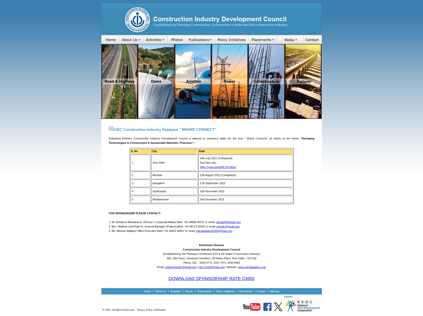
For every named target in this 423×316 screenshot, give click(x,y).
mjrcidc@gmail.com (228, 226)
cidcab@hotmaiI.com (228, 222)
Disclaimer (160, 309)
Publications (205, 291)
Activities (175, 291)
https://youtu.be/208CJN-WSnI (218, 167)
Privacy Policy (145, 309)
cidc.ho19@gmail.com (212, 267)
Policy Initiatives (225, 291)
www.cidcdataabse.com (252, 267)
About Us (160, 291)
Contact (261, 291)
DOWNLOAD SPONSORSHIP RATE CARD (212, 278)
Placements (246, 291)
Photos (189, 291)
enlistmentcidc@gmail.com (180, 267)
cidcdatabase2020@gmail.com (214, 230)
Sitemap (274, 291)
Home (147, 291)
